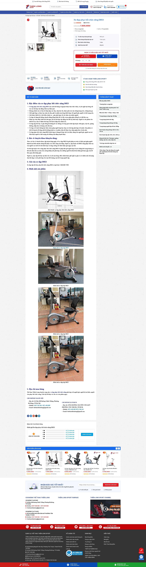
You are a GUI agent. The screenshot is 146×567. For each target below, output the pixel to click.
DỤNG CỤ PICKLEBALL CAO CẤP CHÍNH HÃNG (92, 556)
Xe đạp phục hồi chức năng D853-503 (34, 469)
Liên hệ (68, 549)
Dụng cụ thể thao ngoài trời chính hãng (92, 552)
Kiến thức (114, 12)
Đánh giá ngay (87, 434)
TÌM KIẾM (84, 6)
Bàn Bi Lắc (89, 12)
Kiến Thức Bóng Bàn (109, 544)
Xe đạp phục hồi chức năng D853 (39, 106)
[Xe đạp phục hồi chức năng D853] (31, 47)
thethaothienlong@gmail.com (35, 508)
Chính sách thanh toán (72, 546)
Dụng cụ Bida (88, 546)
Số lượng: (77, 60)
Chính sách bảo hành (72, 544)
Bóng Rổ (106, 539)
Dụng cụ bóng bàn (39, 12)
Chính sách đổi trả (71, 541)
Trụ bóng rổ (88, 541)
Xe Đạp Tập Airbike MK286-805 (91, 469)
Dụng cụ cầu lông (65, 12)
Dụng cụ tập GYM (79, 12)
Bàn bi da (96, 12)
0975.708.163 (80, 409)
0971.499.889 (46, 405)
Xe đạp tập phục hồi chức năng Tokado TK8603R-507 (54, 469)
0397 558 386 (31, 552)
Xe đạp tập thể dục (30, 15)
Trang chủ (29, 12)
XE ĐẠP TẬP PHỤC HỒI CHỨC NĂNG (45, 15)
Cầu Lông (106, 537)
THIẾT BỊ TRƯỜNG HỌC (91, 549)
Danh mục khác (105, 12)
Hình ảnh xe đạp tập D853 (61, 247)
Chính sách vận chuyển (72, 539)
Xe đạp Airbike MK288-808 (110, 468)
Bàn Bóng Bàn (89, 537)
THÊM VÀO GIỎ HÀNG (87, 64)
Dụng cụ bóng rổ (53, 12)
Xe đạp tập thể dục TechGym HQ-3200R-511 (72, 469)
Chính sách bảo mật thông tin (74, 537)
